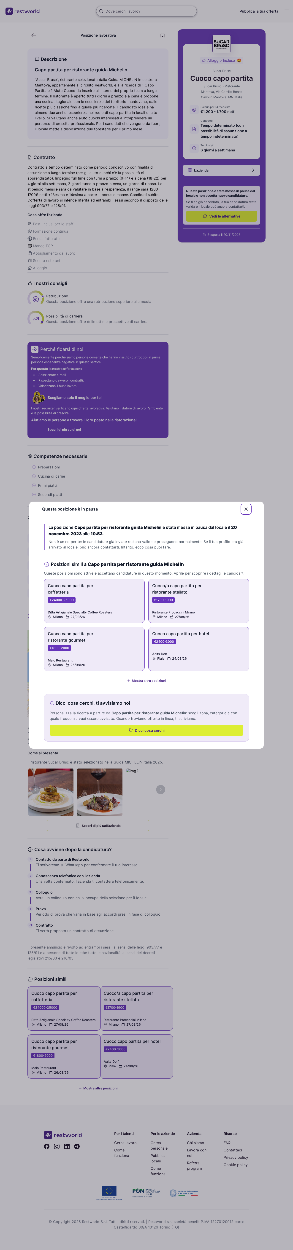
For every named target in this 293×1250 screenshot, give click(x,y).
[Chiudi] (246, 509)
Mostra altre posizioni (149, 681)
